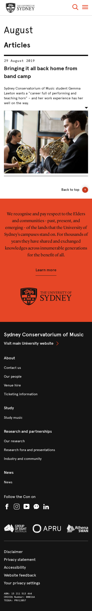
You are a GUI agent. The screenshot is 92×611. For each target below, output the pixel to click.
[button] (75, 8)
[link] (46, 343)
